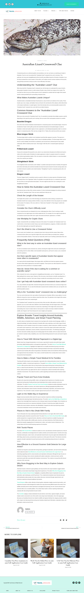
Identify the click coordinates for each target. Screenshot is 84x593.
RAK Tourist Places (27, 430)
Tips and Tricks (63, 10)
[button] (60, 520)
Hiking (72, 10)
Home (7, 590)
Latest (45, 60)
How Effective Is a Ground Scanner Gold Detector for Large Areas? (44, 451)
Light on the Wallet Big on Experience (57, 399)
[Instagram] (6, 4)
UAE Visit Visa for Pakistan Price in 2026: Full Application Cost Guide (68, 563)
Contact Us (30, 590)
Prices (53, 10)
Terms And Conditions (72, 590)
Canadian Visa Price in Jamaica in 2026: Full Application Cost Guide (16, 562)
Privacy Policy (56, 590)
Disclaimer (42, 590)
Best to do (38, 10)
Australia (40, 60)
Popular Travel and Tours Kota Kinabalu (38, 384)
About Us (18, 590)
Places (46, 10)
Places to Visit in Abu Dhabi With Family (54, 415)
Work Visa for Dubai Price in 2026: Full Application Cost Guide (42, 562)
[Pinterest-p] (12, 4)
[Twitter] (9, 4)
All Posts (30, 512)
